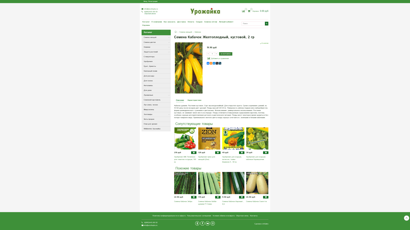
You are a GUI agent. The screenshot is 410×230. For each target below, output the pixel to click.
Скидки (199, 22)
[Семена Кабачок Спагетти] (257, 183)
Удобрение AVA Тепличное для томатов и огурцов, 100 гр (185, 159)
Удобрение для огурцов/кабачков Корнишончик (256, 158)
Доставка (181, 22)
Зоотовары (148, 114)
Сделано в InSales (261, 224)
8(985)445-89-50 (150, 12)
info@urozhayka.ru (151, 9)
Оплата (191, 22)
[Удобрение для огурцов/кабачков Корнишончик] (257, 138)
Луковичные (148, 95)
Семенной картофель (152, 100)
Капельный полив (150, 71)
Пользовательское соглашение (199, 216)
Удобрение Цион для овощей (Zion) (206, 158)
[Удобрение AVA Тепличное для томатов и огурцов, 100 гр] (185, 138)
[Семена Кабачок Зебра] (185, 183)
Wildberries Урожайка (152, 129)
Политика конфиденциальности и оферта (169, 216)
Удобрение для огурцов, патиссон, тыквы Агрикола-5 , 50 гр (232, 159)
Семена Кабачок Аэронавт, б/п (232, 202)
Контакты (254, 216)
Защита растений (151, 52)
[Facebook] (202, 223)
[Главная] (176, 32)
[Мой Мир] (214, 63)
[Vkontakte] (207, 223)
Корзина (146, 25)
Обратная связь (242, 216)
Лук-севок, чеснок (151, 105)
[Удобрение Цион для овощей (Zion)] (209, 138)
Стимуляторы (149, 56)
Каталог (146, 22)
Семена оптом (210, 22)
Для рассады (149, 76)
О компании (156, 22)
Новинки (147, 47)
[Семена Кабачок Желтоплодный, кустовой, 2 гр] (189, 68)
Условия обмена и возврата (224, 216)
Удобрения (148, 61)
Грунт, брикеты (150, 66)
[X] (217, 63)
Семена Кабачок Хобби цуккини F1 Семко (207, 202)
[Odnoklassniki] (197, 223)
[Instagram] (213, 223)
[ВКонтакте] (208, 63)
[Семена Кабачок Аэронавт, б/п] (233, 183)
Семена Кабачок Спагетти (256, 201)
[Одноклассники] (211, 63)
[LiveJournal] (220, 63)
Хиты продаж (149, 119)
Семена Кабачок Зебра (183, 201)
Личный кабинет (226, 22)
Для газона (148, 81)
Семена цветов (150, 42)
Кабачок (198, 32)
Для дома (148, 90)
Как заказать (170, 22)
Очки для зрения (150, 124)
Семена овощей (185, 32)
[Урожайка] (205, 11)
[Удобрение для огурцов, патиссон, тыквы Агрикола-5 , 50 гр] (233, 138)
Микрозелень (149, 109)
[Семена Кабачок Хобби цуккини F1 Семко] (209, 183)
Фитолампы (148, 85)
